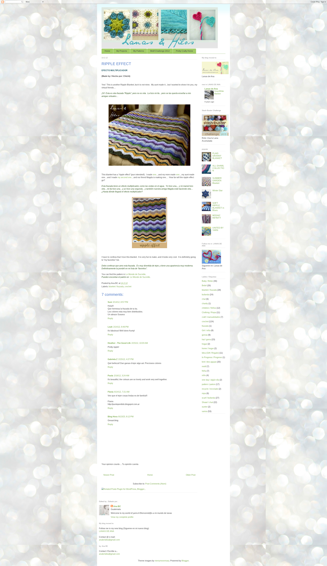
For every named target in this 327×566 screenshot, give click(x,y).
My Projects (121, 51)
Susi (110, 302)
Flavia (110, 392)
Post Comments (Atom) (155, 484)
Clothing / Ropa (209, 312)
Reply (110, 318)
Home (107, 51)
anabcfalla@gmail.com (109, 540)
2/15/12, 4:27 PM (125, 359)
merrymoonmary (162, 561)
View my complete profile (122, 517)
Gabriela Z (113, 359)
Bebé (204, 285)
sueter (204, 407)
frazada (205, 326)
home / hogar (208, 348)
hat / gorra (206, 339)
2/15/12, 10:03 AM (139, 343)
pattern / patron (208, 384)
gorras (205, 335)
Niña (204, 371)
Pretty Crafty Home (184, 51)
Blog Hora (113, 417)
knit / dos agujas (209, 362)
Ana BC (117, 506)
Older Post (190, 475)
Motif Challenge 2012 (160, 51)
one (154, 174)
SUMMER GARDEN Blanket (217, 180)
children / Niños (209, 308)
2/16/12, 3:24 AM (121, 376)
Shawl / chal (207, 402)
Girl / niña (206, 330)
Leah (110, 327)
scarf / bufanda (208, 398)
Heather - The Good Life (119, 343)
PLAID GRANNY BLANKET (217, 155)
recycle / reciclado (210, 389)
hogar (204, 344)
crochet (128, 286)
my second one (124, 177)
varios (204, 411)
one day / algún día (210, 380)
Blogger (185, 561)
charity (205, 303)
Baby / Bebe (207, 281)
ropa (204, 393)
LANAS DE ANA (106, 531)
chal (204, 299)
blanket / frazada (116, 286)
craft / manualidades (211, 317)
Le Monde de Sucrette (135, 274)
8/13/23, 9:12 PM (125, 417)
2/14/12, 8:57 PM (120, 302)
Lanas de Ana (211, 89)
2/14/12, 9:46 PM (121, 327)
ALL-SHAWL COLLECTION (218, 168)
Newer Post (108, 475)
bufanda (205, 294)
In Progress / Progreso (212, 357)
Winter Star (217, 190)
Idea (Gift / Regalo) (210, 353)
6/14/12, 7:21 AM (121, 392)
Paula (110, 376)
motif (204, 366)
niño (204, 375)
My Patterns (138, 51)
